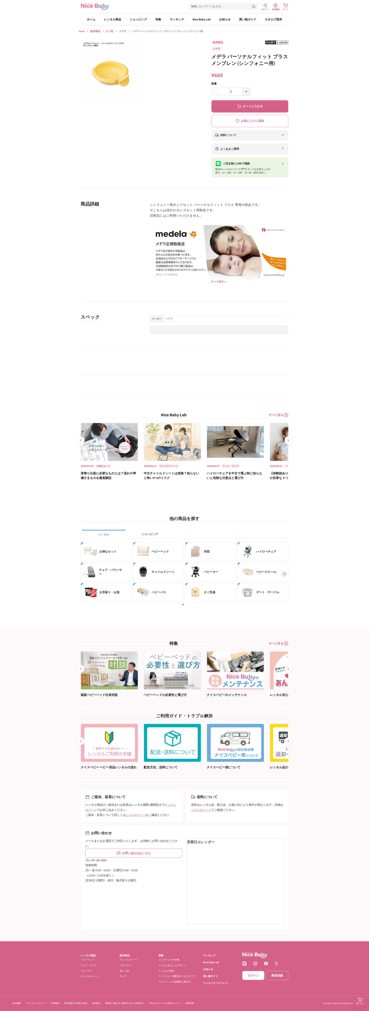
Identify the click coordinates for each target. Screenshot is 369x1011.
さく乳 (109, 31)
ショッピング (138, 19)
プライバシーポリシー (36, 1003)
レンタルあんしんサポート (172, 965)
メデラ (122, 31)
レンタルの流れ (167, 970)
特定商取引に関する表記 (75, 1003)
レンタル (103, 534)
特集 (158, 19)
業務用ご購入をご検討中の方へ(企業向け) (124, 1003)
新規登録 (277, 975)
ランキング (177, 19)
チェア (123, 976)
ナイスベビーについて (215, 983)
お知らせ (225, 19)
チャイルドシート (90, 976)
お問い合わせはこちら (136, 853)
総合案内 (96, 1003)
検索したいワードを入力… (207, 6)
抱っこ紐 (124, 970)
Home (82, 31)
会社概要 (16, 1003)
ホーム (91, 19)
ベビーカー (86, 970)
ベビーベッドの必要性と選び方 (175, 981)
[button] (223, 6)
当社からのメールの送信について (165, 1003)
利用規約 (55, 1003)
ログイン (253, 975)
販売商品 (95, 31)
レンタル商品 (112, 19)
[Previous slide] (81, 440)
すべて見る (276, 415)
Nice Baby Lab (202, 19)
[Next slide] (288, 440)
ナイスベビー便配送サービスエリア (177, 976)
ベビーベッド (88, 959)
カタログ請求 (273, 19)
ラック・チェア (89, 965)
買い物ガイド (247, 19)
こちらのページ (136, 815)
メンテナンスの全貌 (169, 959)
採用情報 (189, 1003)
